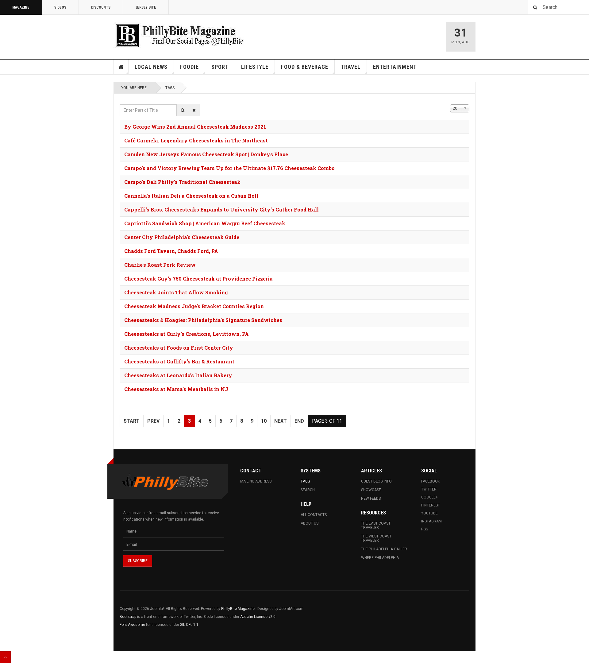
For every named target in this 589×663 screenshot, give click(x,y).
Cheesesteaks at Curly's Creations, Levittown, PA (186, 334)
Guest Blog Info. (376, 481)
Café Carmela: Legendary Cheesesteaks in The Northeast (196, 140)
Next (280, 421)
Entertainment (395, 67)
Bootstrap (128, 617)
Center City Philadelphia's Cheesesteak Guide (181, 237)
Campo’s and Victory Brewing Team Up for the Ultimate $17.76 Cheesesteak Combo (229, 168)
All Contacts (314, 515)
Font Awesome (132, 624)
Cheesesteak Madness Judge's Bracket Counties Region (194, 306)
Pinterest (430, 505)
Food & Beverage (304, 67)
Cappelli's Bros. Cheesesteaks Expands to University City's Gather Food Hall (221, 209)
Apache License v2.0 (257, 617)
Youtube (429, 513)
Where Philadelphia (380, 558)
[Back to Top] (5, 657)
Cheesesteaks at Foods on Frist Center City (178, 347)
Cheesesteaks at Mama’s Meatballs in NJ (176, 389)
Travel (350, 67)
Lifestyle (254, 67)
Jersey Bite (145, 7)
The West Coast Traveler (376, 538)
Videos (60, 7)
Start (132, 421)
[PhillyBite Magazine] (179, 35)
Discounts (100, 7)
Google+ (429, 497)
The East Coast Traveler (376, 525)
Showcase (371, 490)
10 (264, 421)
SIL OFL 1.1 (189, 624)
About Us (309, 523)
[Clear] (194, 110)
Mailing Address (255, 481)
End (299, 421)
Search (308, 490)
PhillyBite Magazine (238, 609)
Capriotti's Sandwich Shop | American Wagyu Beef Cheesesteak (204, 223)
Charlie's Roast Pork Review (160, 265)
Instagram (431, 521)
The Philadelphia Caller (384, 549)
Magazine (20, 7)
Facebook (430, 481)
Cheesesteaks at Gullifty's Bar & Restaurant (179, 361)
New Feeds (371, 498)
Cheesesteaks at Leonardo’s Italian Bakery (178, 375)
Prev (153, 421)
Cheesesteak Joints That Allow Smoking (176, 292)
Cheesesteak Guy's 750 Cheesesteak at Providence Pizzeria (198, 278)
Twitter (429, 489)
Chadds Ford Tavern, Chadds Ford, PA (171, 251)
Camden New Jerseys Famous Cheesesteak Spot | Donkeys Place (206, 154)
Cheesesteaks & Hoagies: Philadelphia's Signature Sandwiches (203, 320)
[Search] (183, 110)
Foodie (189, 67)
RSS (424, 529)
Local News (151, 67)
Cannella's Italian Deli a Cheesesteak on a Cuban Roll (191, 195)
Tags (170, 88)
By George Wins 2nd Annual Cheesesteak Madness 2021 (195, 126)
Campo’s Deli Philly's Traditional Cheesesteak (182, 182)
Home (121, 67)
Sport (220, 67)
